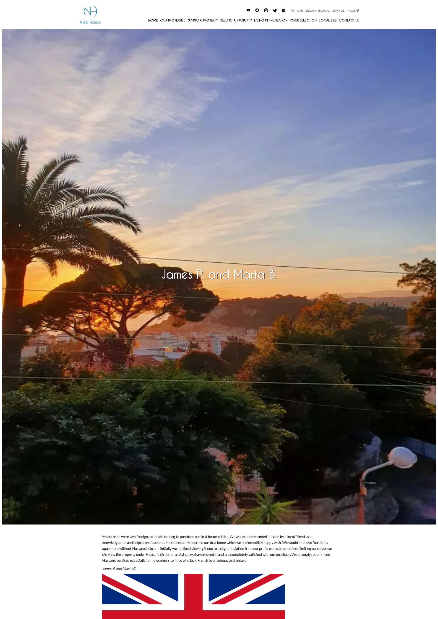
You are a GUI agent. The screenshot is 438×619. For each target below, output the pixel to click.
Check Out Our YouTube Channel (221, 10)
